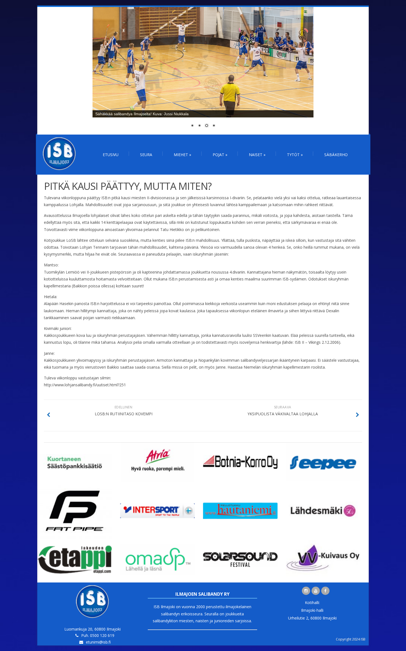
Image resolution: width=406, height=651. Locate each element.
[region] (203, 71)
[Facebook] (325, 591)
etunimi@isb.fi (98, 642)
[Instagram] (306, 591)
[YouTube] (316, 591)
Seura (146, 154)
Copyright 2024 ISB (350, 639)
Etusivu (110, 154)
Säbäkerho (336, 154)
